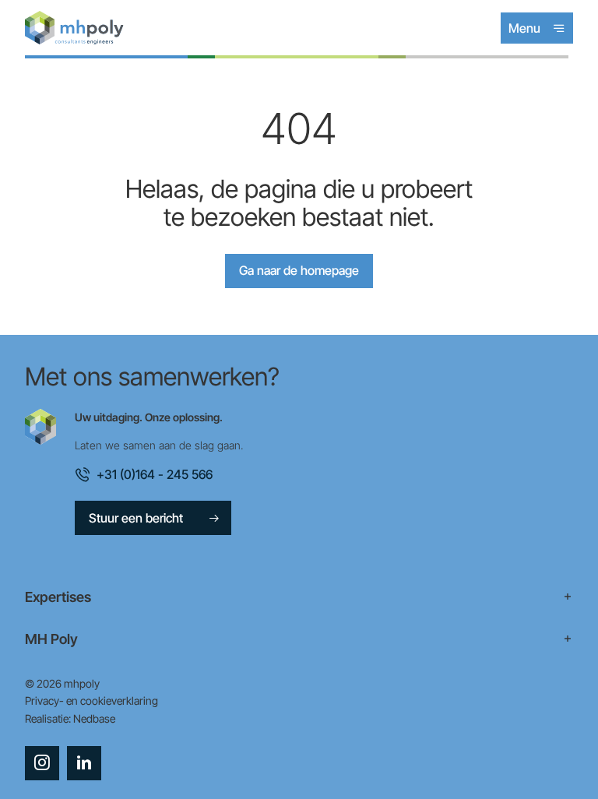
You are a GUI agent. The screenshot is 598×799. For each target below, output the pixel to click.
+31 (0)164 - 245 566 (155, 474)
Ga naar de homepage (299, 270)
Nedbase (94, 718)
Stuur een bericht (136, 518)
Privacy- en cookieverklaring (91, 700)
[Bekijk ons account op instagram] (42, 763)
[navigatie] (299, 597)
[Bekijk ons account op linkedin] (84, 763)
